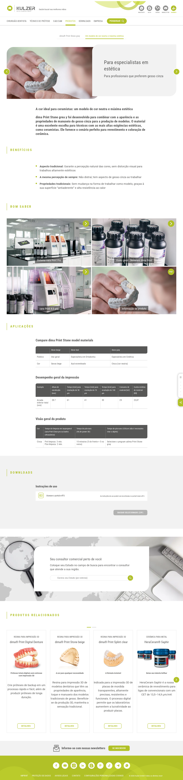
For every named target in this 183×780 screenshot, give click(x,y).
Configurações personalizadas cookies (104, 776)
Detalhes (26, 726)
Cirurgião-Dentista (17, 21)
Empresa (98, 21)
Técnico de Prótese (40, 21)
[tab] (69, 36)
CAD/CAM (57, 21)
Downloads (85, 21)
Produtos (70, 21)
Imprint (24, 776)
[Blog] (149, 8)
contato (76, 776)
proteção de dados (41, 776)
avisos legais (61, 776)
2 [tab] (94, 627)
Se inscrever (119, 748)
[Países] (157, 8)
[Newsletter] (165, 8)
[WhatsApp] (141, 8)
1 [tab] (89, 627)
